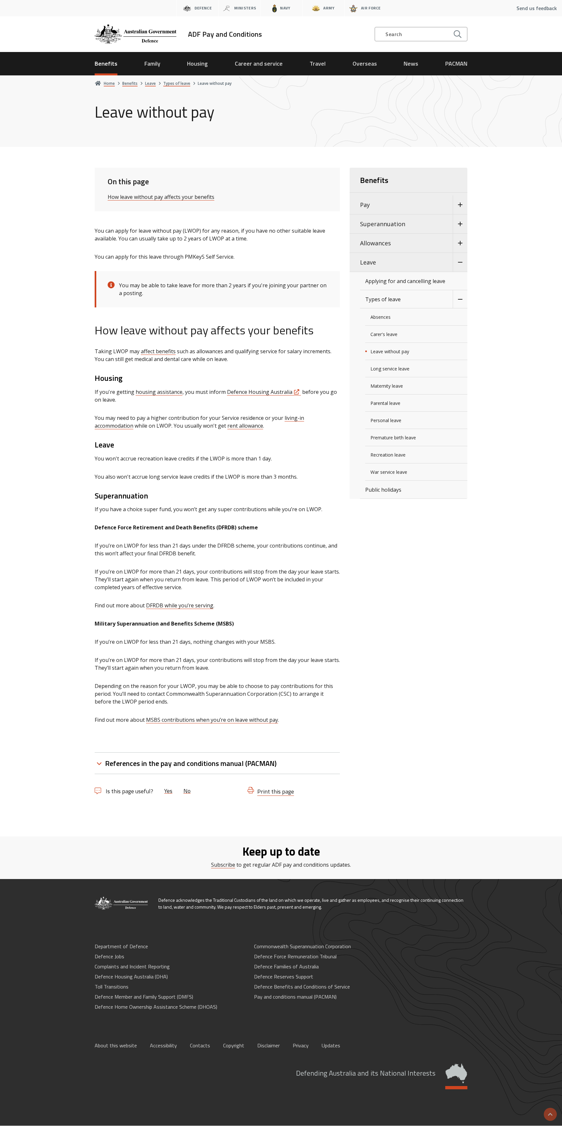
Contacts (200, 1045)
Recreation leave (388, 455)
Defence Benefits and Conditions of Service (302, 986)
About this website (116, 1045)
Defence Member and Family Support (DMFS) (144, 997)
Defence (203, 8)
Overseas (365, 63)
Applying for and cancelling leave (405, 281)
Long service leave (389, 369)
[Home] (122, 903)
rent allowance (245, 425)
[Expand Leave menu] (460, 262)
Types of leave (383, 299)
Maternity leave (386, 386)
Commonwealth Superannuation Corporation (302, 946)
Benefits (106, 63)
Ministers (245, 8)
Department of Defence (121, 946)
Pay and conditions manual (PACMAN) (295, 997)
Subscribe (223, 864)
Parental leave (385, 403)
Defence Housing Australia (259, 391)
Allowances (375, 243)
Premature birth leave (393, 437)
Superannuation (382, 224)
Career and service (259, 63)
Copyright (233, 1045)
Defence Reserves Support (283, 976)
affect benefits (158, 351)
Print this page (275, 791)
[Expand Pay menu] (460, 204)
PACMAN (456, 63)
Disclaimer (268, 1045)
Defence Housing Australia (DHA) (131, 976)
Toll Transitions (111, 986)
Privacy (301, 1045)
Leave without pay (389, 351)
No (187, 790)
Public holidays (383, 489)
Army (328, 8)
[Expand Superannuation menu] (460, 224)
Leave (368, 262)
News (411, 63)
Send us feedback (536, 8)
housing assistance (159, 391)
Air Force (371, 8)
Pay (365, 205)
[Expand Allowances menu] (460, 243)
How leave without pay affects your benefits (161, 197)
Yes (168, 790)
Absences (380, 317)
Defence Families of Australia (286, 966)
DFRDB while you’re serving (179, 605)
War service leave (388, 472)
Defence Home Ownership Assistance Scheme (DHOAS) (156, 1007)
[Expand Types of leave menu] (460, 299)
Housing (197, 63)
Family (152, 63)
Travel (318, 63)
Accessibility (163, 1045)
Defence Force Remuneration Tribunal (295, 956)
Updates (331, 1045)
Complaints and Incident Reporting (132, 966)
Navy (285, 8)
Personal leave (385, 420)
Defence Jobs (109, 956)
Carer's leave (383, 334)
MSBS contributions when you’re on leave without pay (212, 719)
